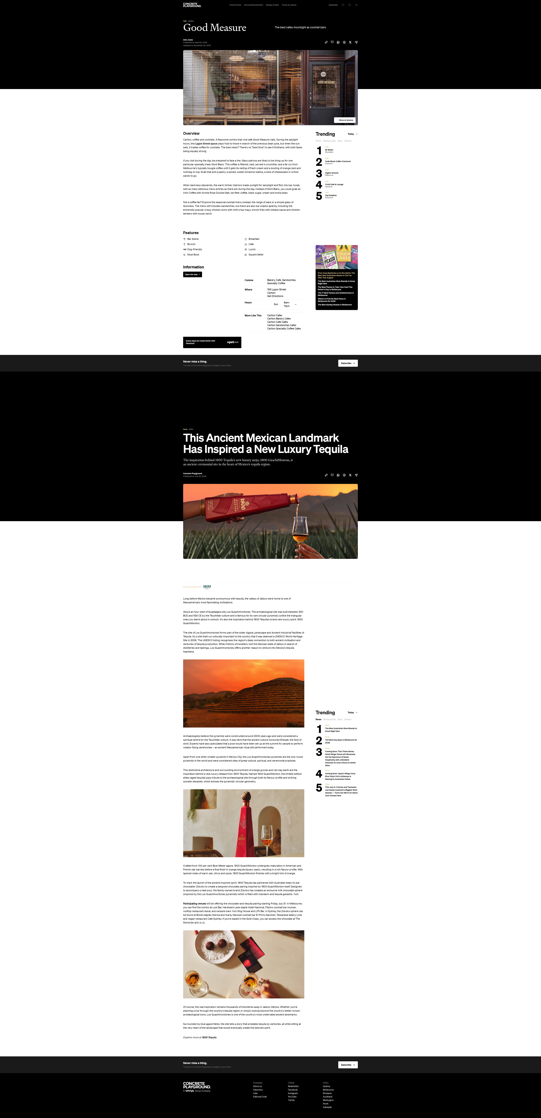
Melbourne (328, 1090)
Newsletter (293, 1086)
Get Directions (275, 296)
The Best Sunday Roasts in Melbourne (335, 305)
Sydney (326, 1086)
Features (191, 232)
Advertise (258, 1090)
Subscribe (333, 5)
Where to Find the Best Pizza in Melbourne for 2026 (332, 300)
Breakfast (254, 239)
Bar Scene (193, 239)
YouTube (292, 1097)
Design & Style (272, 5)
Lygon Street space (206, 143)
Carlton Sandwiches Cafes (281, 325)
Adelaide (327, 1107)
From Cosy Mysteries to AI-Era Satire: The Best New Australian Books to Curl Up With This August (336, 275)
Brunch (191, 244)
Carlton (271, 293)
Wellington (328, 1100)
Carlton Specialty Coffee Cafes (284, 328)
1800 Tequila (209, 1037)
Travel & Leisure (289, 5)
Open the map (191, 274)
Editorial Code (260, 1097)
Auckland (327, 1097)
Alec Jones (188, 40)
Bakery (271, 280)
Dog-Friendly (194, 249)
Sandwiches (289, 280)
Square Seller (256, 254)
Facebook (293, 1090)
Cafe (251, 244)
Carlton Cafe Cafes (277, 322)
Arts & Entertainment (253, 5)
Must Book (193, 254)
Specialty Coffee (276, 283)
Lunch (252, 249)
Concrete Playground (192, 473)
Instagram (293, 1093)
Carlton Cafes (274, 315)
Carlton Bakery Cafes (279, 318)
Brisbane (327, 1093)
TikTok (291, 1100)
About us (257, 1086)
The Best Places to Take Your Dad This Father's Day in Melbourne (335, 288)
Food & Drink (235, 5)
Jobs (255, 1093)
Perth (325, 1104)
